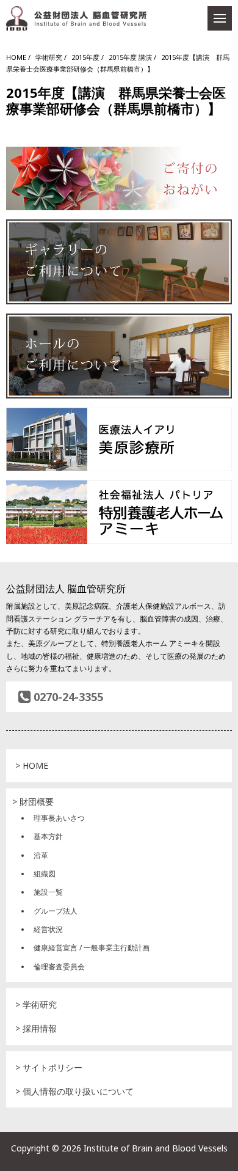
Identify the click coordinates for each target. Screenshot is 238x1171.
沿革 (41, 855)
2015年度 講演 (130, 57)
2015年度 (85, 57)
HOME (16, 57)
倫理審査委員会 (59, 966)
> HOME (31, 765)
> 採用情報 (36, 1028)
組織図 (45, 873)
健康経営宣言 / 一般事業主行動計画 (92, 947)
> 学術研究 (36, 1004)
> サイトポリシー (48, 1067)
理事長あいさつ (59, 818)
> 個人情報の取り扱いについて (74, 1091)
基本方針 (48, 836)
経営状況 (48, 929)
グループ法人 (56, 911)
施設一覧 (48, 892)
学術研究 (48, 57)
